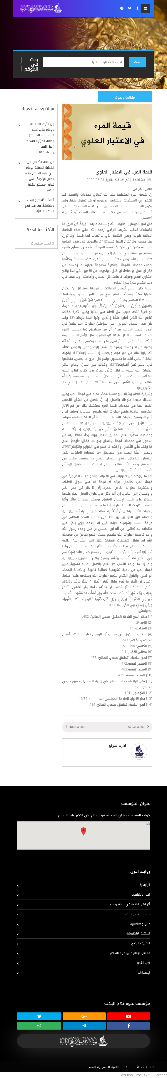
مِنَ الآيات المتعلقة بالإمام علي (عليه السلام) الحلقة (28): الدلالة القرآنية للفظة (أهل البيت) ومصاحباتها (40, 138)
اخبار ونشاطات (140, 895)
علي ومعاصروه (140, 924)
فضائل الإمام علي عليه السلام (130, 953)
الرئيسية (144, 885)
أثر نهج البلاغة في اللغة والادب (129, 904)
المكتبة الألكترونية (138, 933)
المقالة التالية (77, 727)
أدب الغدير (143, 963)
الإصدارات (144, 973)
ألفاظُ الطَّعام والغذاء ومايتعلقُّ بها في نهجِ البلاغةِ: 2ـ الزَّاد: (39, 205)
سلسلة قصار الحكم (137, 914)
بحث (137, 62)
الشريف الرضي (140, 943)
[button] (83, 831)
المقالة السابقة (136, 727)
